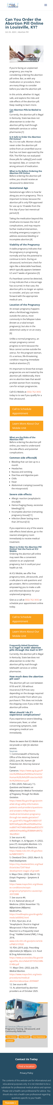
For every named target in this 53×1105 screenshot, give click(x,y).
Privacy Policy (26, 1073)
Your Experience (39, 1037)
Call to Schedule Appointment (21, 411)
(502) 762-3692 (34, 391)
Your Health (24, 1037)
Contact (10, 1040)
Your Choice (11, 1037)
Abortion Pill (23, 32)
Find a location (26, 1066)
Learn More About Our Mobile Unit (25, 426)
